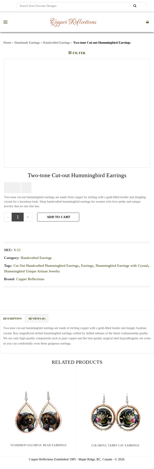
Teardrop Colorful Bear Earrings (38, 445)
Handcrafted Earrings (56, 42)
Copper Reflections (73, 22)
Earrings (87, 266)
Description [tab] (12, 318)
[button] (5, 22)
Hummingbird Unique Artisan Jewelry (32, 271)
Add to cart (58, 217)
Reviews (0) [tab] (37, 318)
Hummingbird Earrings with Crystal (122, 266)
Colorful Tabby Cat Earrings (115, 445)
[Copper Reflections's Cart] (147, 22)
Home (7, 42)
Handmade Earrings (27, 42)
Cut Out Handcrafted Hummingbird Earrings (46, 266)
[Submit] (135, 6)
